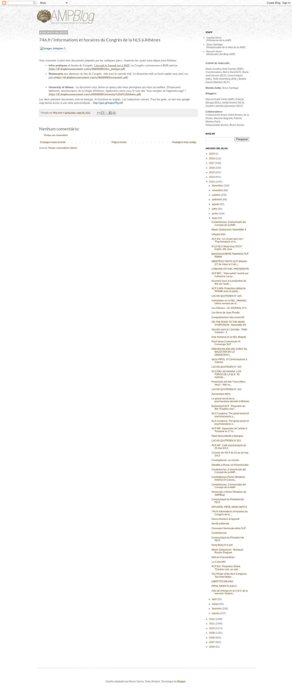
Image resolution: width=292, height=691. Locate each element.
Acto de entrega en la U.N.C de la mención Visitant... (230, 592)
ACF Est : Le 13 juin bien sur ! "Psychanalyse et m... (227, 240)
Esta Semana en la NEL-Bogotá (229, 337)
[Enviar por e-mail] (99, 113)
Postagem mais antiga (184, 142)
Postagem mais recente (53, 142)
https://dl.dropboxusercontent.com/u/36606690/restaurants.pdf (91, 77)
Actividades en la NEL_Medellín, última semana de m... (229, 302)
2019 (212, 153)
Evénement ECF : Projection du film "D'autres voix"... (228, 407)
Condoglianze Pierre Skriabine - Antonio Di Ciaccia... (229, 478)
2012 (212, 619)
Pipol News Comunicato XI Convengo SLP (226, 343)
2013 (212, 181)
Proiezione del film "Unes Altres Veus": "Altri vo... (228, 383)
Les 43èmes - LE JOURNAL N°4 (229, 308)
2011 (212, 623)
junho (215, 213)
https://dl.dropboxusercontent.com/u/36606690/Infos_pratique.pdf (86, 69)
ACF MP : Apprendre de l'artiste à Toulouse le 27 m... (229, 430)
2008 (212, 637)
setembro (217, 199)
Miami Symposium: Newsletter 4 (229, 229)
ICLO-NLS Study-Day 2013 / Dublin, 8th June (227, 248)
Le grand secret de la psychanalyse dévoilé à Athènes (230, 400)
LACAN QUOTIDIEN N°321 (226, 440)
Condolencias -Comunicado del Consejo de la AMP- (229, 223)
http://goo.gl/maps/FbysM (108, 102)
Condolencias (219, 533)
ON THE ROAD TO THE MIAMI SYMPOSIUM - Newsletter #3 (229, 323)
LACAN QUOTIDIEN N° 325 (227, 296)
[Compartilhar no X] (106, 113)
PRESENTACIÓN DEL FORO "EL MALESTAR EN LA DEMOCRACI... (229, 352)
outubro (216, 195)
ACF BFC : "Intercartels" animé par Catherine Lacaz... (230, 275)
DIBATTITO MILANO (222, 581)
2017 (212, 163)
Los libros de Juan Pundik (226, 312)
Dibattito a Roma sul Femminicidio (230, 465)
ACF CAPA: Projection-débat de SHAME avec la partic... (229, 290)
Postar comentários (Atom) (62, 148)
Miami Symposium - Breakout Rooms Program (227, 551)
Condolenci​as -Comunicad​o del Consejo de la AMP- (229, 471)
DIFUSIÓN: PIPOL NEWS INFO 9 (229, 507)
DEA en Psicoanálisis (223, 557)
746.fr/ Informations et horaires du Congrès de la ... (230, 513)
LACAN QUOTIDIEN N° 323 (227, 367)
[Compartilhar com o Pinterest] (114, 113)
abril (214, 599)
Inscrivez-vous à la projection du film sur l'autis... (229, 282)
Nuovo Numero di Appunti (225, 519)
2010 (212, 628)
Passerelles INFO (221, 394)
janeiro (216, 613)
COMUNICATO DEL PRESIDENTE (230, 268)
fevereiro (217, 608)
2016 (212, 167)
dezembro (217, 185)
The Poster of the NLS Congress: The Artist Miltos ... (229, 575)
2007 (212, 642)
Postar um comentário (56, 135)
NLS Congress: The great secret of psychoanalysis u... (230, 415)
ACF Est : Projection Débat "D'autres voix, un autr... (226, 568)
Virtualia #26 (218, 234)
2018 (212, 158)
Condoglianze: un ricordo (225, 460)
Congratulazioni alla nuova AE (228, 317)
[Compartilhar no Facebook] (110, 113)
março (215, 604)
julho (215, 208)
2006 (212, 646)
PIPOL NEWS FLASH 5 (224, 586)
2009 (212, 633)
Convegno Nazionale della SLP (229, 528)
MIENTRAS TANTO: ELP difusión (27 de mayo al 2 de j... (229, 262)
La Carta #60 (219, 561)
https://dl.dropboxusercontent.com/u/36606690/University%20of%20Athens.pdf (94, 94)
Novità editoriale (220, 523)
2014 (212, 177)
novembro (217, 190)
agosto (216, 204)
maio (215, 218)
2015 (212, 172)
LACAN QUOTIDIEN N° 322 (227, 389)
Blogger (181, 681)
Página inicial (119, 142)
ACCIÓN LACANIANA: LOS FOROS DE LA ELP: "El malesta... (226, 374)
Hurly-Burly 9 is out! (222, 545)
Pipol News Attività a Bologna (227, 436)
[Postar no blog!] (103, 113)
